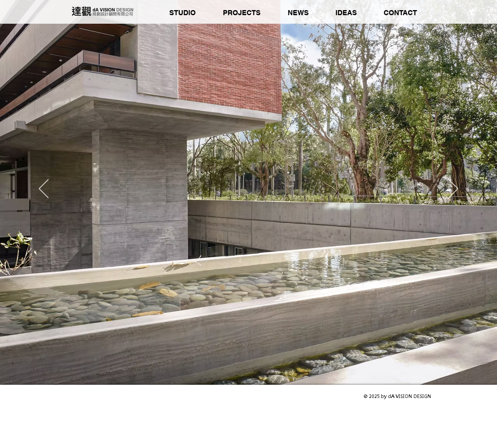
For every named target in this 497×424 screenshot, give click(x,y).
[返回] (44, 189)
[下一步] (453, 189)
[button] (182, 13)
